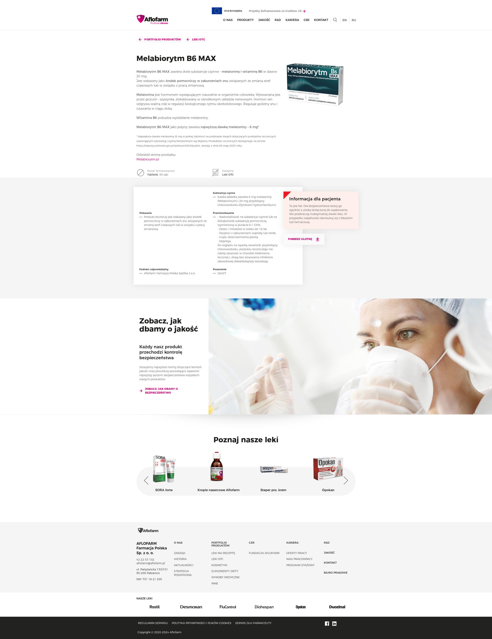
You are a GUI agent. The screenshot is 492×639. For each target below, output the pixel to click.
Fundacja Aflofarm (264, 553)
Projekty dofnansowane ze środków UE (276, 11)
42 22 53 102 (145, 559)
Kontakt (321, 20)
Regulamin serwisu (153, 623)
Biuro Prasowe (335, 572)
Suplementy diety (224, 571)
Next (345, 480)
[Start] (152, 19)
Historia (180, 559)
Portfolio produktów (162, 39)
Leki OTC (198, 39)
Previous (147, 480)
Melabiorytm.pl (147, 159)
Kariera (292, 20)
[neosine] (337, 606)
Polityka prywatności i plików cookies (201, 623)
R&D (278, 20)
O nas (228, 20)
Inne (214, 583)
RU (354, 20)
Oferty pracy (296, 553)
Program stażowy (300, 565)
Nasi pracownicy (299, 559)
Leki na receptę (223, 553)
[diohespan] (227, 606)
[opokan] (264, 606)
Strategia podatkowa (183, 573)
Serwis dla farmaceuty (253, 623)
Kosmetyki (219, 565)
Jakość (264, 20)
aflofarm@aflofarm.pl (150, 563)
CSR (306, 20)
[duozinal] (301, 606)
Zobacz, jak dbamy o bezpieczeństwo (161, 390)
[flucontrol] (191, 606)
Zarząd (179, 553)
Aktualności (183, 565)
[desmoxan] (154, 606)
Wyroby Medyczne (225, 577)
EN (344, 20)
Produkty (245, 20)
